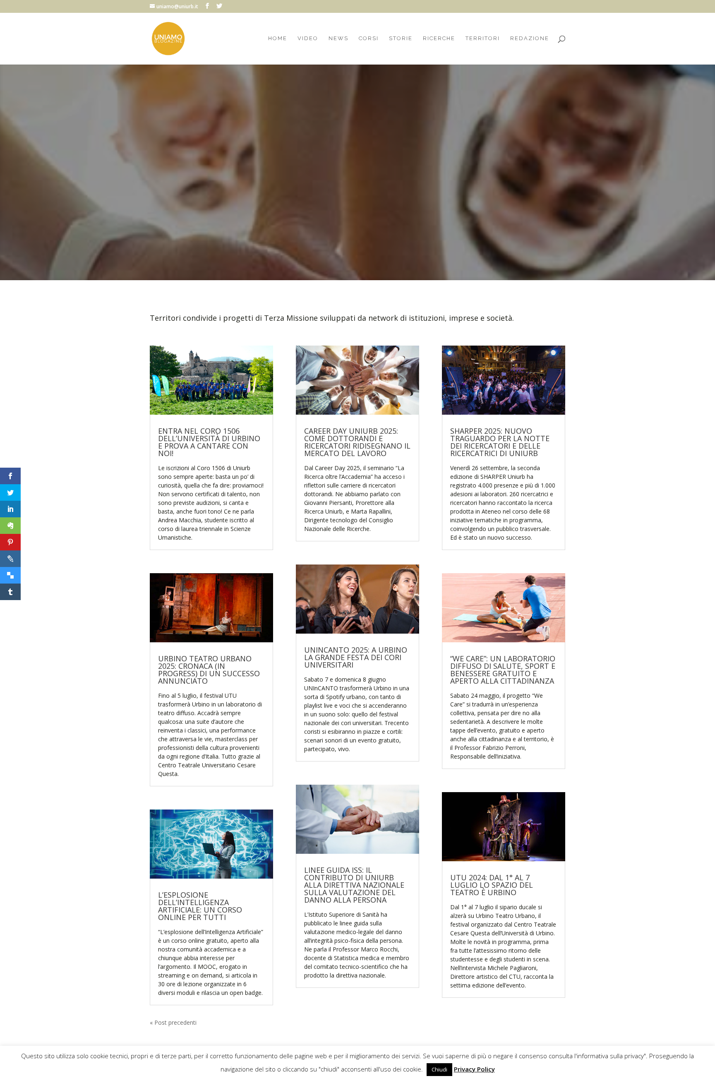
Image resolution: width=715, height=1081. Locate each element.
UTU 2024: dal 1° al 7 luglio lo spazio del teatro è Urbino (491, 884)
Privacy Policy (474, 1069)
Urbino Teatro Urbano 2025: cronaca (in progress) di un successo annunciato (209, 669)
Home (277, 38)
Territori (482, 38)
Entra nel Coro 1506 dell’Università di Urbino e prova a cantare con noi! (209, 442)
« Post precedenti (173, 1022)
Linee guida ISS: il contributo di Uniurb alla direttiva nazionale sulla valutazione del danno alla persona (354, 885)
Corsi (369, 38)
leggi (357, 198)
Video (308, 38)
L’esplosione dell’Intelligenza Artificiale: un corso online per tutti (200, 906)
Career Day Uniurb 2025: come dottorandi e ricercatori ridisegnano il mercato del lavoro (357, 133)
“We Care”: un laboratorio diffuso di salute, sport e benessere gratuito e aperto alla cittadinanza (502, 669)
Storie (401, 38)
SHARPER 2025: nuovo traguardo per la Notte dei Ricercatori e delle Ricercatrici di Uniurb (499, 442)
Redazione (529, 38)
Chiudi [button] (439, 1069)
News (338, 38)
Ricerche (439, 38)
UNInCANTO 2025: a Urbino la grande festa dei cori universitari (355, 657)
